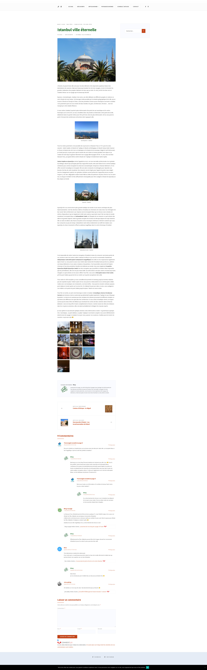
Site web (100, 629)
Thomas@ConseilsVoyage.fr (73, 443)
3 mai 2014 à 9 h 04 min (82, 480)
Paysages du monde (107, 6)
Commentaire (61, 608)
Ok (147, 667)
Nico (65, 548)
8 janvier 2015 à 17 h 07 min (70, 549)
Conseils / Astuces (123, 6)
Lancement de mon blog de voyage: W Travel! (92, 526)
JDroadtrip (67, 582)
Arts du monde (93, 6)
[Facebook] (145, 6)
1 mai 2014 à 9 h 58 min (75, 458)
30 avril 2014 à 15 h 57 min (70, 445)
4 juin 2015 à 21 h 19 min (69, 584)
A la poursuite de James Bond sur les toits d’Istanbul (89, 561)
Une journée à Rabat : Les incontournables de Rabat (81, 422)
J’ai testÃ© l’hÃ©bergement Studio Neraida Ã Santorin (92, 591)
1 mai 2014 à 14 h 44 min (69, 510)
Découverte (80, 6)
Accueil (70, 6)
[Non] (205, 667)
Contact (136, 6)
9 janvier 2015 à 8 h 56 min (76, 570)
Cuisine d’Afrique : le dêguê (82, 407)
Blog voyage (68, 509)
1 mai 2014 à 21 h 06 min (76, 535)
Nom (59, 629)
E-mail (80, 629)
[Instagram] (148, 6)
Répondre (112, 445)
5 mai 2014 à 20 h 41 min (89, 494)
